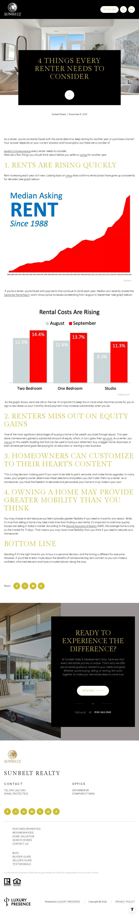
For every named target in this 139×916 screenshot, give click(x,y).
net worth (107, 438)
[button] (93, 691)
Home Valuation (23, 836)
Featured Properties (27, 828)
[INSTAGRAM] (15, 811)
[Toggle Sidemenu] (131, 9)
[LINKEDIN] (23, 811)
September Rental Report (17, 294)
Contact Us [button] (20, 843)
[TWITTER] (40, 811)
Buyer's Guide (22, 856)
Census (68, 175)
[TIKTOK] (56, 811)
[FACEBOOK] (7, 811)
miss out (8, 442)
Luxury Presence (68, 901)
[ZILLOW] (48, 811)
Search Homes (22, 840)
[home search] (123, 9)
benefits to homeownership (17, 151)
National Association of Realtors (81, 526)
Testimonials (22, 864)
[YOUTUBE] (31, 811)
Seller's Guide (22, 860)
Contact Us (109, 9)
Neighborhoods (23, 832)
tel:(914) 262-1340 (15, 790)
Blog (16, 853)
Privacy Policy (125, 901)
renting (83, 155)
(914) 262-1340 (102, 712)
